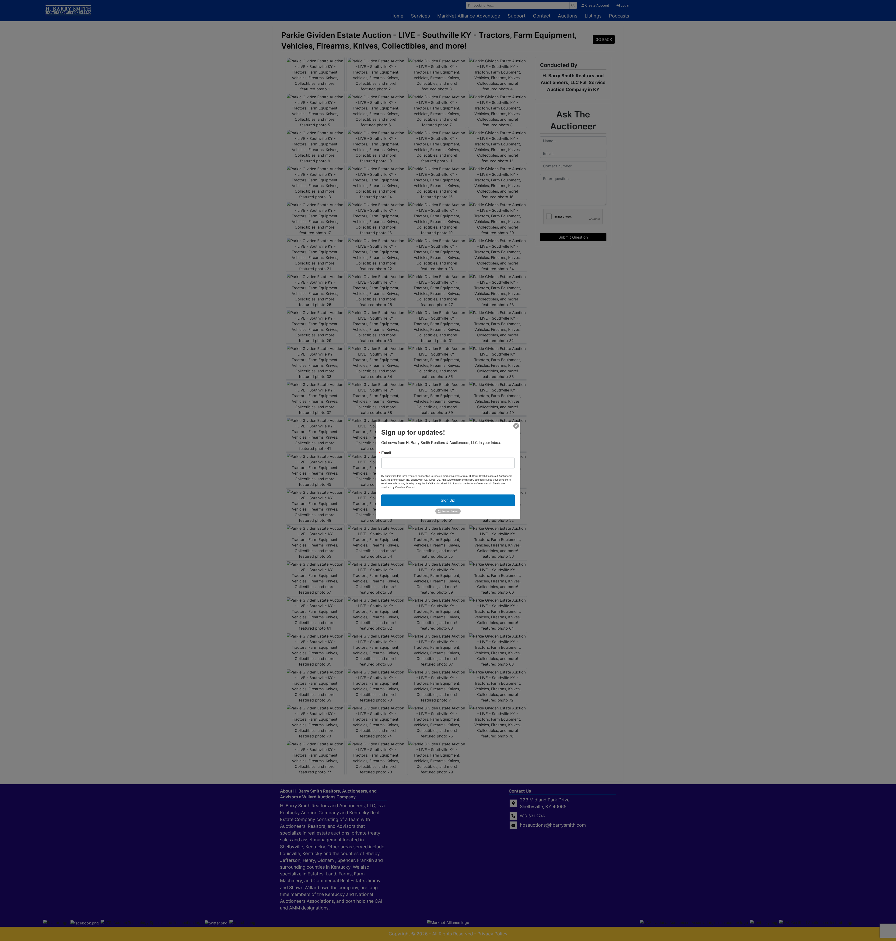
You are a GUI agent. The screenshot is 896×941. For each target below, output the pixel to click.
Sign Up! (448, 500)
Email (386, 453)
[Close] (516, 426)
